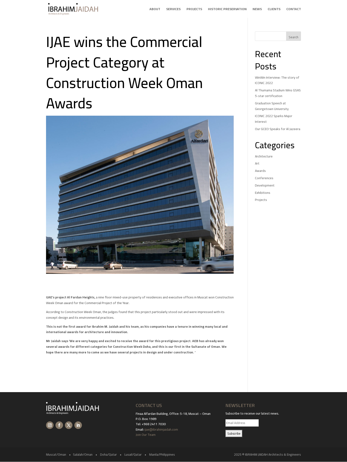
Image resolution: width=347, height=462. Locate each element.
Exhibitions (262, 193)
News (257, 9)
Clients (274, 9)
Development (265, 185)
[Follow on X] (68, 425)
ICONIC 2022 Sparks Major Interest (273, 119)
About (154, 9)
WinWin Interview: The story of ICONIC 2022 (277, 80)
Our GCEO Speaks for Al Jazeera (277, 129)
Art (257, 163)
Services (173, 9)
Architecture (264, 156)
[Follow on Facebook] (59, 425)
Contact (293, 9)
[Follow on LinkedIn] (78, 425)
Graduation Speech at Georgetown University (272, 106)
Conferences (264, 178)
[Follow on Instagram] (50, 425)
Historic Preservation (227, 9)
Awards (260, 171)
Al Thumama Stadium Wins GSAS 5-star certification (278, 93)
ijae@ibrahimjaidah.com (161, 429)
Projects (194, 9)
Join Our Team (146, 435)
